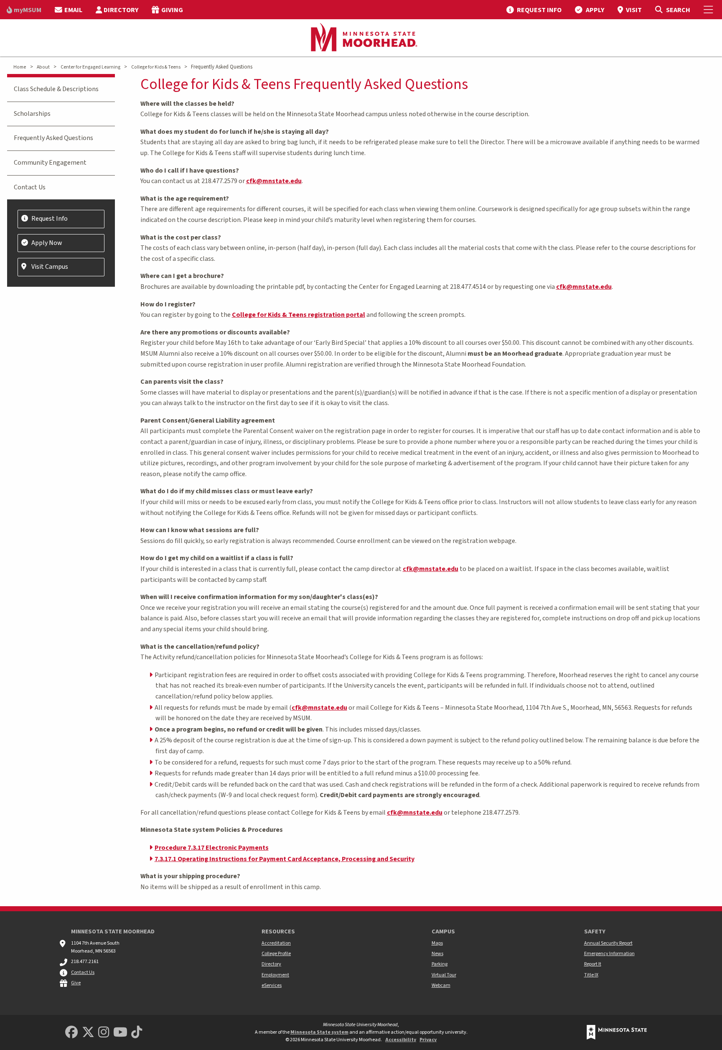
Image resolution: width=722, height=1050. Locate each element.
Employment (275, 975)
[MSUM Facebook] (71, 1033)
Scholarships (32, 113)
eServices (272, 985)
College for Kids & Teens (155, 67)
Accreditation (276, 943)
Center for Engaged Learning (90, 67)
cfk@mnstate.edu (274, 181)
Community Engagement (50, 162)
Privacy (428, 1039)
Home (19, 67)
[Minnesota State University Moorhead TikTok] (136, 1033)
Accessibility (400, 1039)
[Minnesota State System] (616, 1032)
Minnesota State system (319, 1032)
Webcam (441, 985)
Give (76, 982)
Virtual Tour (444, 975)
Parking (439, 964)
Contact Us (30, 187)
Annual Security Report (608, 943)
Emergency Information (609, 953)
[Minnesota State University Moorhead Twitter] (88, 1033)
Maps (437, 943)
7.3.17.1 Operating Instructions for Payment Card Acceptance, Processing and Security (284, 859)
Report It (592, 964)
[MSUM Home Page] (361, 38)
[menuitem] (24, 9)
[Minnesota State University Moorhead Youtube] (120, 1033)
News (437, 953)
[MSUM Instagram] (103, 1033)
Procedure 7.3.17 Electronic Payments (212, 847)
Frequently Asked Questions (53, 138)
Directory (271, 964)
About (43, 67)
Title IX (591, 975)
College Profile (276, 953)
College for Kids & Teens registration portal (298, 314)
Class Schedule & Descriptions (56, 89)
